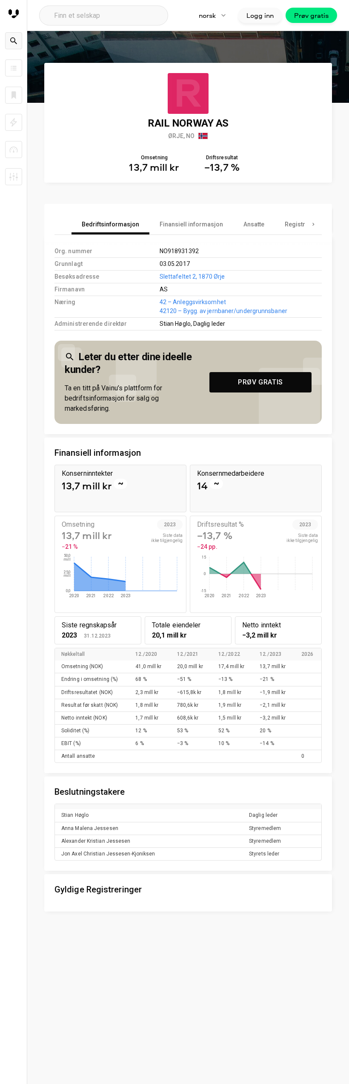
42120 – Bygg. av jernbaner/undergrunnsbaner (223, 311)
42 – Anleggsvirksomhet (193, 302)
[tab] (110, 224)
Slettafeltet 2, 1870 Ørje (192, 276)
